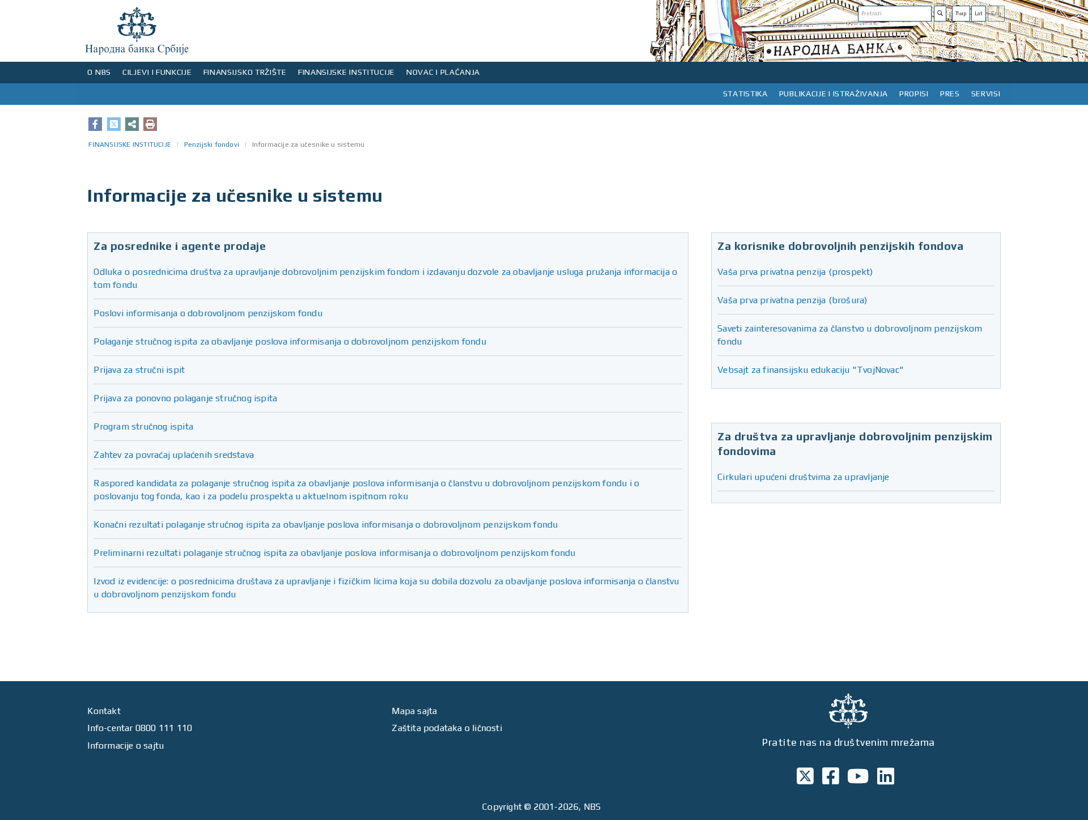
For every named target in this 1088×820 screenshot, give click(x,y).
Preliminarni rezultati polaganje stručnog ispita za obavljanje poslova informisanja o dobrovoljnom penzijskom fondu (334, 552)
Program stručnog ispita (143, 426)
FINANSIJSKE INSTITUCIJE (346, 72)
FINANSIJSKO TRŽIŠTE (245, 72)
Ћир (961, 13)
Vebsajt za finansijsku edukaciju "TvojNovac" (810, 369)
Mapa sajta (414, 711)
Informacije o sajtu (125, 745)
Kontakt (103, 711)
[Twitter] (114, 124)
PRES (950, 93)
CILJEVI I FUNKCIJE (157, 72)
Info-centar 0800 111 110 (139, 728)
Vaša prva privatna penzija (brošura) (792, 300)
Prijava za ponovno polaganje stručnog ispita (185, 398)
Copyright (502, 806)
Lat (979, 13)
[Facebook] (95, 124)
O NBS (99, 72)
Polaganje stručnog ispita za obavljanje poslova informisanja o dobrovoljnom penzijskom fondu (290, 341)
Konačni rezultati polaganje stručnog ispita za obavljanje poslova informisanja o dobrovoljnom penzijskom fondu (326, 524)
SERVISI (986, 93)
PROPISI (914, 93)
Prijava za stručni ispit (139, 369)
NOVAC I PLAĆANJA (443, 72)
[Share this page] (132, 124)
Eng (996, 13)
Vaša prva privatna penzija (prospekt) (795, 271)
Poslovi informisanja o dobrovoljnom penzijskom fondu (208, 313)
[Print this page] (150, 124)
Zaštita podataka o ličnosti (447, 728)
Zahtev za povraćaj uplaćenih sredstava (174, 454)
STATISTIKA (745, 93)
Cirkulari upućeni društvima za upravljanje (803, 476)
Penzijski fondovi (211, 144)
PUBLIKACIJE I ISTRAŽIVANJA (833, 93)
